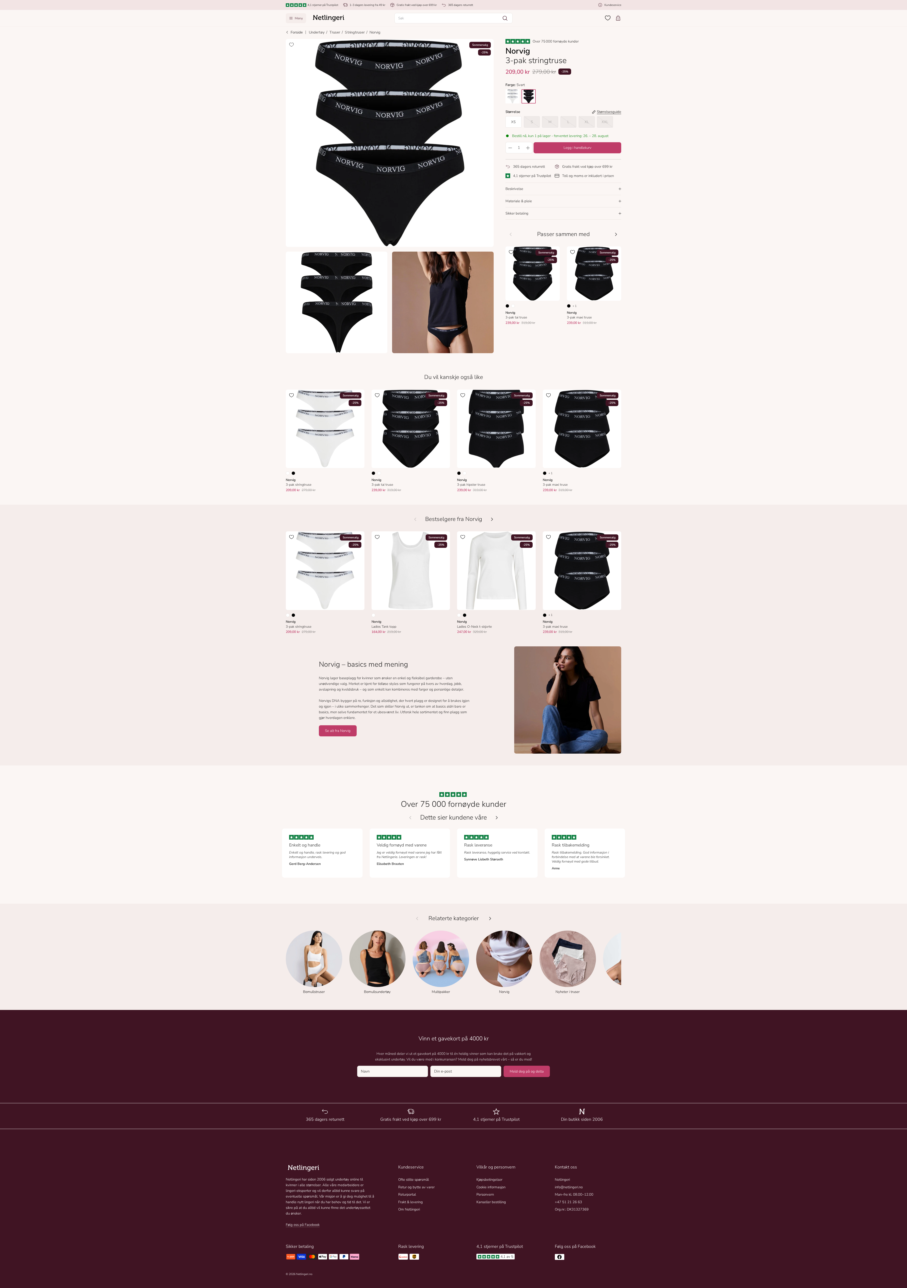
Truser (334, 32)
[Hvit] (513, 306)
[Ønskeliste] (607, 18)
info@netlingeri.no (569, 1187)
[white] (512, 96)
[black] (529, 96)
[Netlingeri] (328, 18)
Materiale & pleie (518, 201)
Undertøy (317, 32)
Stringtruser (355, 32)
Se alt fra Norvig (338, 730)
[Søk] (505, 18)
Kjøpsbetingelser (489, 1179)
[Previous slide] (410, 817)
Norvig (374, 32)
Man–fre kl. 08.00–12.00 (574, 1194)
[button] (453, 18)
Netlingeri (562, 1179)
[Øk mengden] (527, 147)
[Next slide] (497, 817)
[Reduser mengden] (509, 147)
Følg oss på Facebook (303, 1224)
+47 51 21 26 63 (568, 1202)
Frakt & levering (410, 1202)
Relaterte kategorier (453, 918)
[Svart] (507, 306)
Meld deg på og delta (527, 1071)
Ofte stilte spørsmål (413, 1179)
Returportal (407, 1194)
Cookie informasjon (490, 1187)
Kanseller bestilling (491, 1202)
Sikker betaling (516, 213)
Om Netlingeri (409, 1209)
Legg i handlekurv (577, 147)
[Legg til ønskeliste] (291, 44)
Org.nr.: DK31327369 (572, 1209)
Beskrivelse (514, 188)
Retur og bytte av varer (416, 1187)
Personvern (485, 1194)
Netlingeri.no (304, 1274)
